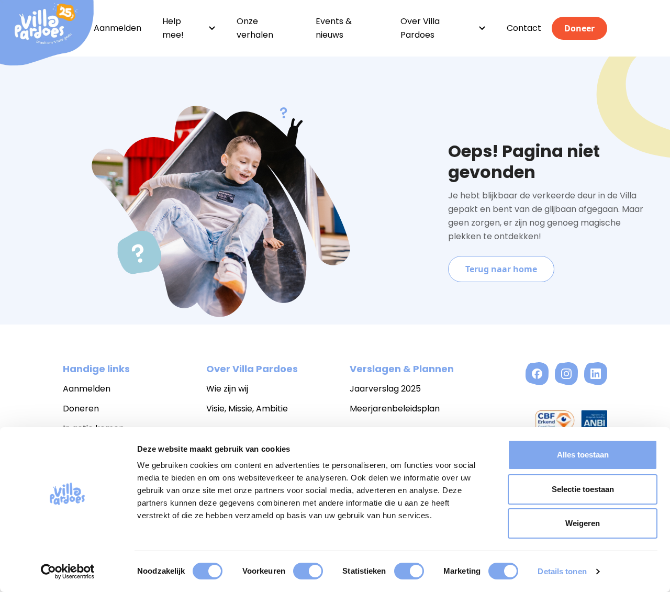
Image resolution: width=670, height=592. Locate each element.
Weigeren (582, 523)
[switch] (308, 571)
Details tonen (562, 571)
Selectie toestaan (583, 489)
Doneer (579, 28)
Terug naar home (501, 269)
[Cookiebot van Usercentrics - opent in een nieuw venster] (68, 571)
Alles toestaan (583, 454)
